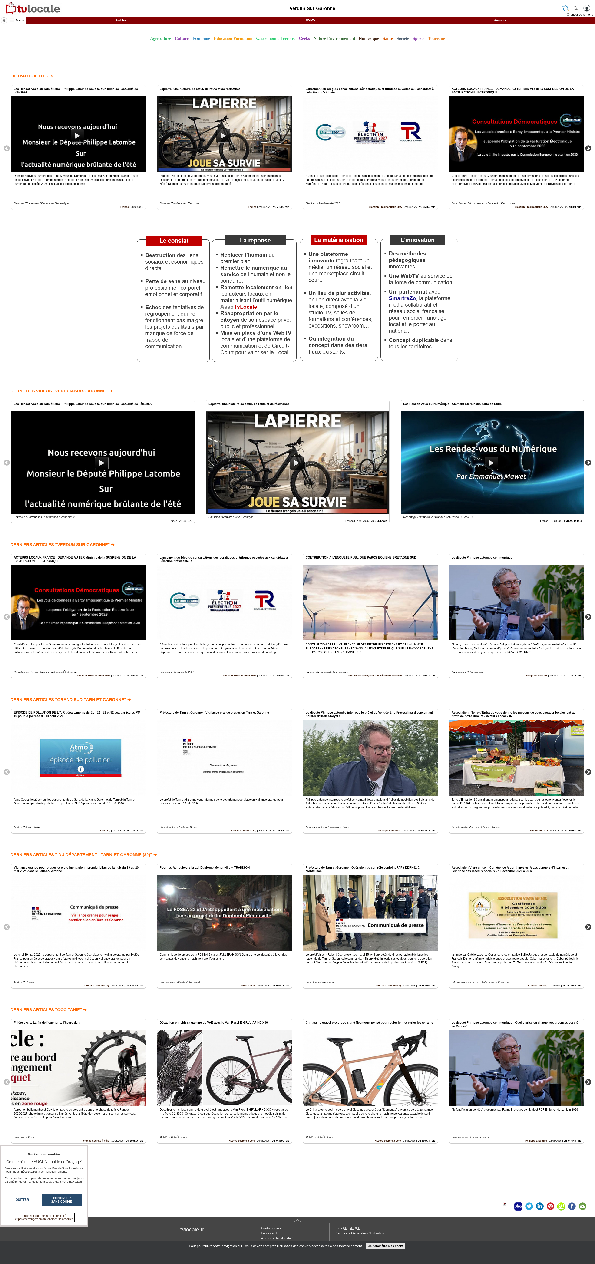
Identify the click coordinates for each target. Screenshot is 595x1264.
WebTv (310, 20)
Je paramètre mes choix (385, 1246)
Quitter (22, 1199)
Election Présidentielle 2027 (385, 206)
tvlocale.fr (192, 1229)
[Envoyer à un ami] (582, 1206)
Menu (20, 20)
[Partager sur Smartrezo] (518, 1206)
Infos (347, 1228)
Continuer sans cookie (61, 1199)
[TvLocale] (32, 8)
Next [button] (588, 148)
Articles (121, 20)
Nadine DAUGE (539, 830)
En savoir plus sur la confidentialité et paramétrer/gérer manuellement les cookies (44, 1217)
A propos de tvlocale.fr (277, 1238)
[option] (78, 147)
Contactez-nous (272, 1228)
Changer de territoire (580, 14)
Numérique (369, 38)
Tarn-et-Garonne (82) (243, 830)
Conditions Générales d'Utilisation (359, 1233)
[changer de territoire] (565, 8)
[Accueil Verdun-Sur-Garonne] (4, 20)
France (124, 206)
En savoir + (269, 1233)
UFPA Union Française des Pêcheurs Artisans (374, 675)
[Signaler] (507, 1206)
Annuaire (500, 20)
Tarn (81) (105, 830)
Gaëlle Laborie (537, 985)
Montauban (248, 985)
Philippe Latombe (536, 675)
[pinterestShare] (550, 1206)
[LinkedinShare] (539, 1206)
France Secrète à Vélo (96, 1140)
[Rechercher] (575, 8)
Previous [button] (6, 148)
